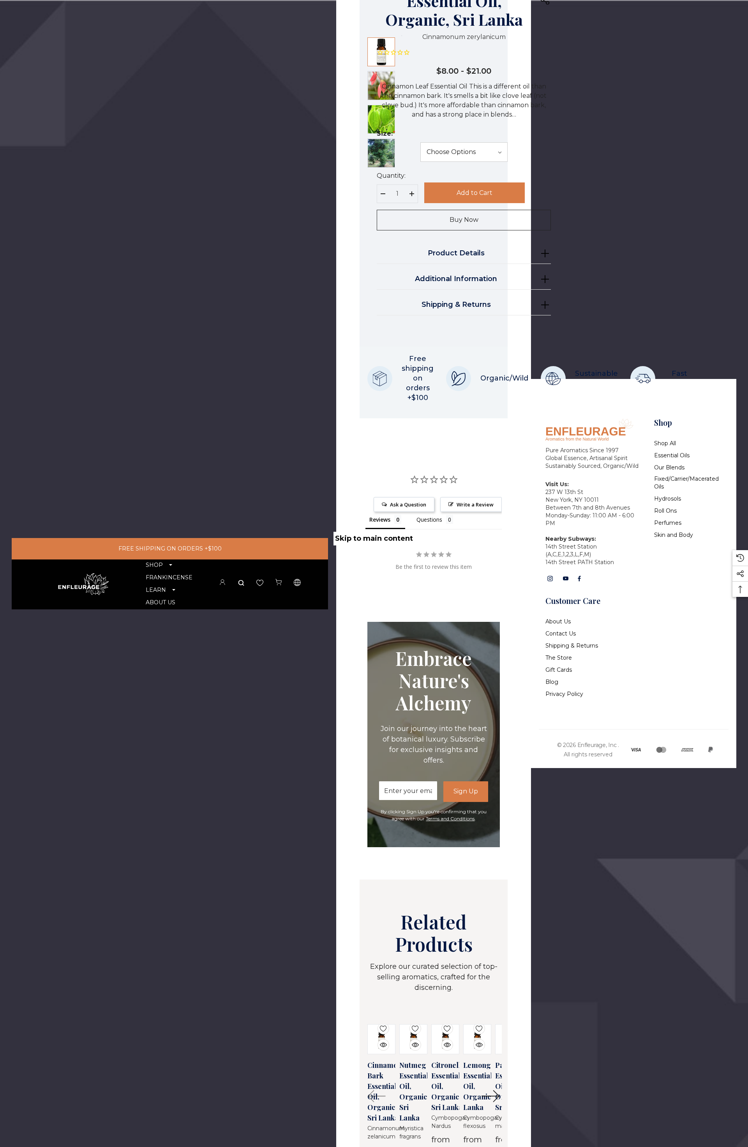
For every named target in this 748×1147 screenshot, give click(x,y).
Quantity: (391, 175)
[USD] (297, 583)
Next (490, 1096)
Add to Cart (474, 192)
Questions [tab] (429, 519)
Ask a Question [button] (408, 504)
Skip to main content (374, 538)
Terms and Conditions (450, 818)
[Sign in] (222, 583)
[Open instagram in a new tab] (550, 578)
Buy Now (464, 220)
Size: (386, 133)
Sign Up (465, 791)
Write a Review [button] (475, 504)
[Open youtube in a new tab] (565, 578)
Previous (376, 1096)
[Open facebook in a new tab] (579, 578)
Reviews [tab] (379, 519)
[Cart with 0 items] (278, 582)
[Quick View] (377, 1040)
